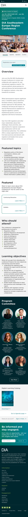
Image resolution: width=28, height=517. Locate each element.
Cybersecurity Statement (7, 479)
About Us (4, 470)
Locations (4, 482)
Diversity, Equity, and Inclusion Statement (11, 480)
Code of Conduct (5, 477)
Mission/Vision (5, 473)
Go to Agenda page (17, 413)
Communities (5, 499)
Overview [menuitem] (5, 54)
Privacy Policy (12, 510)
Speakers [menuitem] (18, 54)
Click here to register (17, 65)
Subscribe (20, 440)
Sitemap (19, 510)
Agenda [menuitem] (12, 54)
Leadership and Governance (8, 475)
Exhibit (3, 489)
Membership (4, 495)
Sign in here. (20, 418)
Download (5, 409)
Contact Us (4, 510)
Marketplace (4, 502)
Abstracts (4, 497)
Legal (25, 510)
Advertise (4, 488)
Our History (4, 472)
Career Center (5, 500)
